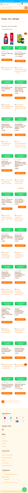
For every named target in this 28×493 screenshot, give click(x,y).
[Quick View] (3, 57)
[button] (26, 4)
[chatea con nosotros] (24, 489)
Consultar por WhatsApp (8, 48)
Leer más (22, 206)
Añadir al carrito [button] (7, 59)
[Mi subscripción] (13, 4)
